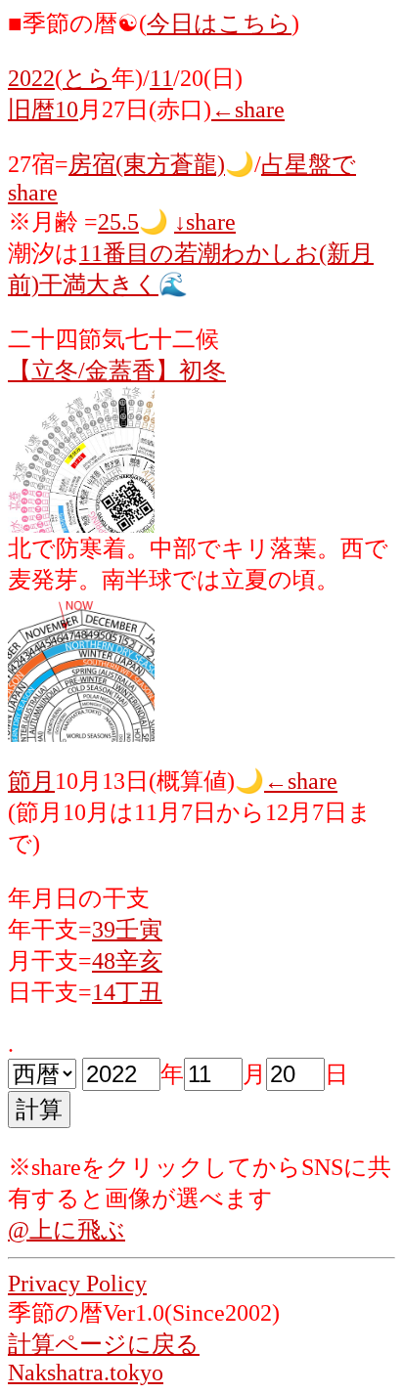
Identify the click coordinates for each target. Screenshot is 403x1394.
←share (248, 109)
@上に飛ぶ (66, 1229)
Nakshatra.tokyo (85, 1372)
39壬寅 (127, 929)
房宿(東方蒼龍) (146, 164)
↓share (205, 222)
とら (87, 78)
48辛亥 (127, 961)
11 (161, 78)
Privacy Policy (77, 1283)
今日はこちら (219, 23)
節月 (31, 781)
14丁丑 (127, 992)
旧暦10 (43, 109)
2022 (31, 78)
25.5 (118, 222)
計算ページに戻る (104, 1344)
